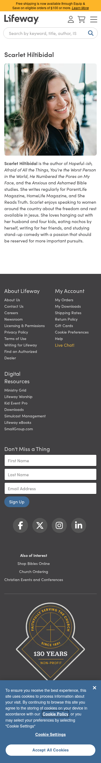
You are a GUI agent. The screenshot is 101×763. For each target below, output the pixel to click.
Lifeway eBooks (17, 422)
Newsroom (13, 319)
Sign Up (17, 501)
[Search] (90, 33)
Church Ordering (33, 571)
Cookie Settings (50, 734)
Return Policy (66, 319)
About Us (12, 299)
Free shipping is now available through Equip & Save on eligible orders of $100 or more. (50, 5)
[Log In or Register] (70, 19)
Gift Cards (64, 325)
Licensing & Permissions (24, 325)
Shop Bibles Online (34, 563)
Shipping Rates (68, 312)
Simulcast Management (25, 415)
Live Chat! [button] (64, 345)
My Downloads (68, 306)
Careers (11, 312)
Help (59, 338)
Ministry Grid (15, 390)
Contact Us (13, 306)
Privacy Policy (16, 332)
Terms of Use (15, 338)
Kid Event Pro (15, 403)
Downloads (14, 409)
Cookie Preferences (72, 332)
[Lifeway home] (21, 19)
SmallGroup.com (18, 428)
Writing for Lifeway (20, 345)
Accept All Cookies (50, 750)
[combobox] (50, 33)
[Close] (94, 688)
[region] (50, 721)
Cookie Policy (55, 714)
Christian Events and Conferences (33, 579)
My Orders (64, 299)
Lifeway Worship (18, 396)
